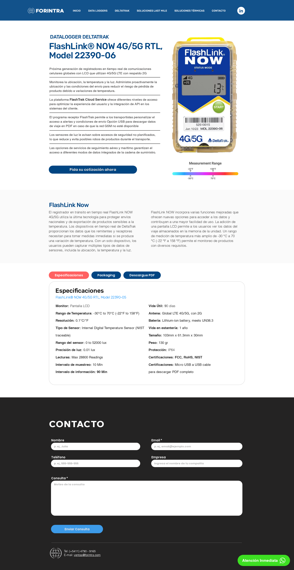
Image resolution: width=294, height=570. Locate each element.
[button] (98, 11)
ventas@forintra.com (87, 555)
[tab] (69, 275)
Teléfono (58, 457)
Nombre (57, 440)
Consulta (58, 478)
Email (155, 440)
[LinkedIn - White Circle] (241, 11)
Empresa (158, 457)
